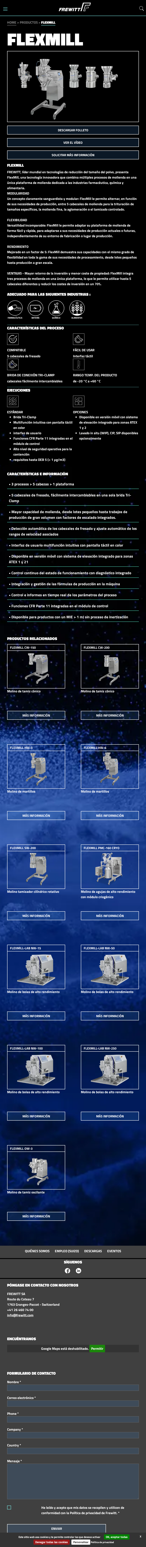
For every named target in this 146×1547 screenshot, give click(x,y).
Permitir (97, 1348)
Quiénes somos (37, 1251)
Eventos (114, 1251)
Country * (14, 1445)
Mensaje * (14, 1461)
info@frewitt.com (20, 1315)
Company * (15, 1429)
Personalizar (80, 1542)
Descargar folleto (73, 130)
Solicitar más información (73, 155)
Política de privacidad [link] (102, 1542)
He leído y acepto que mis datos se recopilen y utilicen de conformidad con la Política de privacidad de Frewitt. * (82, 1510)
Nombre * (14, 1382)
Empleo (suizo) (67, 1251)
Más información (36, 715)
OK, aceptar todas (117, 1537)
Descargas (93, 1251)
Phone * (13, 1413)
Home (11, 22)
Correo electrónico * (21, 1397)
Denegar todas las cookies (51, 1542)
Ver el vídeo (73, 142)
